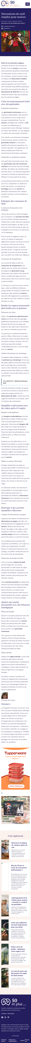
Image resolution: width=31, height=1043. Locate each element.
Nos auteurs (11, 1013)
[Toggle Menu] (27, 4)
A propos (3, 1013)
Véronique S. (6, 704)
